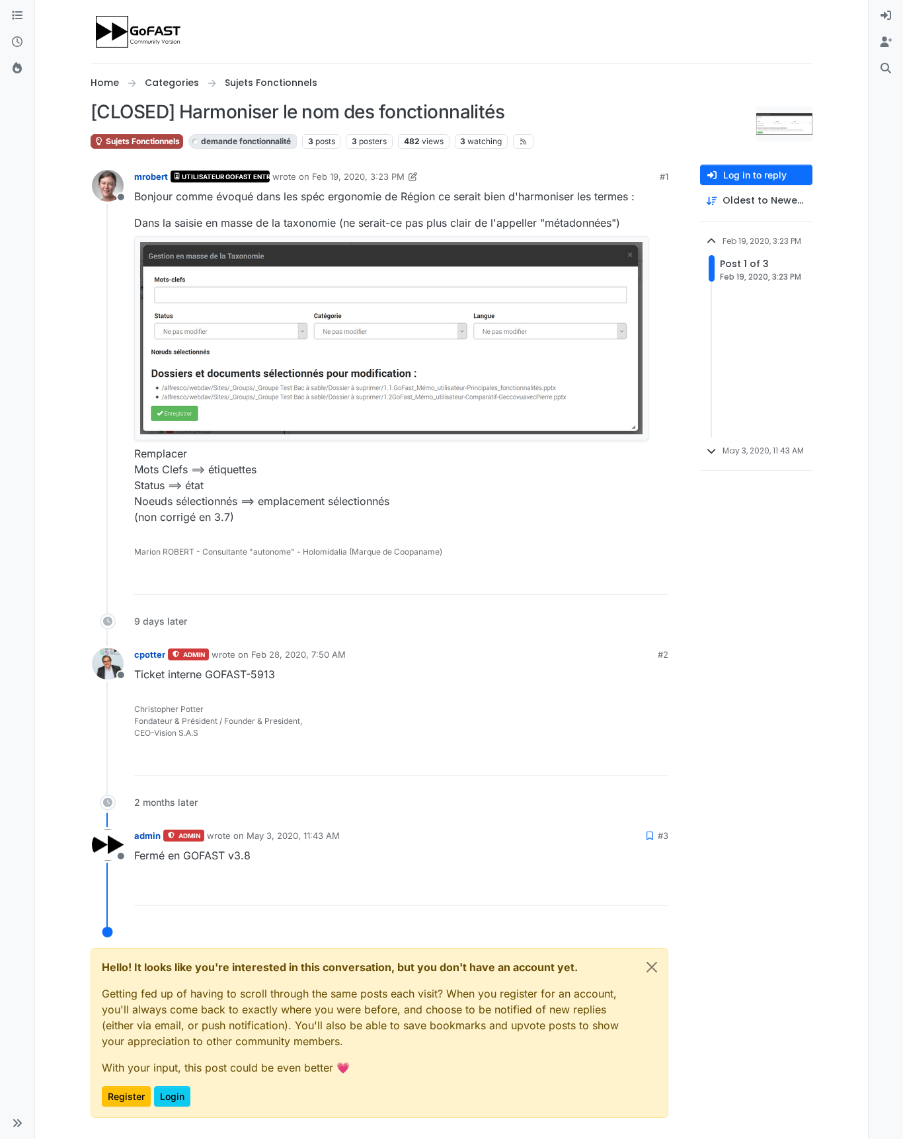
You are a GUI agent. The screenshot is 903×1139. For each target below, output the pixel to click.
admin (147, 835)
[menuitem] (886, 15)
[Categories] (17, 15)
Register (126, 1096)
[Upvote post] (610, 579)
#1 (664, 176)
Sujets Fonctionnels (142, 141)
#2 (663, 654)
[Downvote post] (657, 579)
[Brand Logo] (139, 32)
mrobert (151, 176)
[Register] (886, 42)
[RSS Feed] (523, 141)
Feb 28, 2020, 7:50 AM (298, 654)
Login (172, 1096)
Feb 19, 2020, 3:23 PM (358, 176)
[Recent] (17, 42)
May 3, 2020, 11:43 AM (293, 835)
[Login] (886, 15)
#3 (663, 835)
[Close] (652, 967)
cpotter (149, 654)
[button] (17, 1123)
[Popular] (17, 68)
